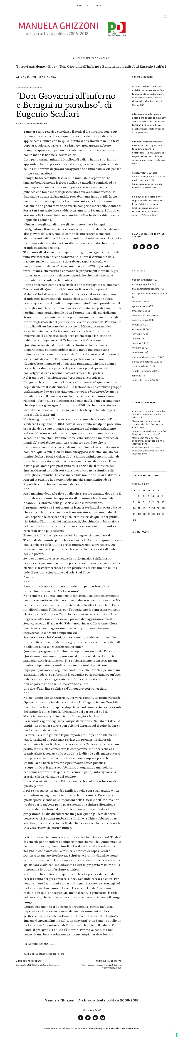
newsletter (137, 352)
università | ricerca (141, 380)
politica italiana (44, 77)
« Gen (136, 532)
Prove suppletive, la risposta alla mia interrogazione (148, 441)
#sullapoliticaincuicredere (145, 289)
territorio (136, 375)
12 (158, 502)
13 (163, 502)
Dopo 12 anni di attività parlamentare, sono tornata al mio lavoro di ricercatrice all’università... (148, 94)
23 (144, 514)
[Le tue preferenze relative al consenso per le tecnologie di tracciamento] (176, 1034)
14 (134, 508)
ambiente (137, 301)
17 (149, 508)
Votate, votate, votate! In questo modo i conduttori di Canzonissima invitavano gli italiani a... (148, 180)
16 (144, 508)
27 (163, 514)
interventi (137, 334)
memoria (137, 347)
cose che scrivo (140, 320)
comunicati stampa (142, 315)
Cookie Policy (110, 1028)
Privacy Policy (95, 1028)
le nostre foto (139, 343)
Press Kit (101, 5)
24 (149, 514)
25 (153, 514)
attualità (23, 77)
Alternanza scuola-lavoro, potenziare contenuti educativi (148, 414)
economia (137, 329)
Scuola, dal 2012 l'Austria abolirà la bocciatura (37, 963)
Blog (89, 5)
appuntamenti (139, 306)
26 (158, 514)
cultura (135, 324)
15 (139, 508)
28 (134, 520)
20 (163, 508)
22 (139, 514)
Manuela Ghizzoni (37, 123)
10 (149, 502)
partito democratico (142, 361)
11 (153, 502)
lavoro (135, 338)
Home (79, 5)
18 (153, 508)
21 (134, 514)
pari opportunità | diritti (144, 357)
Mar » (145, 532)
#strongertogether (142, 284)
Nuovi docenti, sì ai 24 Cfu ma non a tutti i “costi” (147, 424)
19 (158, 508)
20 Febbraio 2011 (36, 87)
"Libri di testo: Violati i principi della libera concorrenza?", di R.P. (102, 964)
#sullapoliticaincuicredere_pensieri (150, 293)
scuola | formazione (142, 371)
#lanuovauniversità (142, 279)
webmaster (133, 1028)
